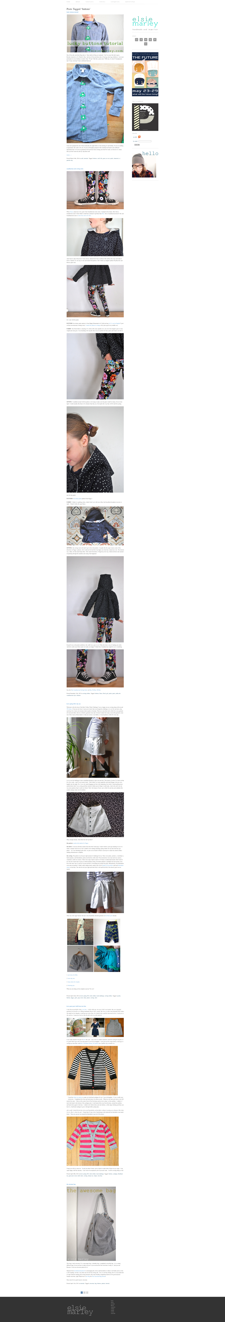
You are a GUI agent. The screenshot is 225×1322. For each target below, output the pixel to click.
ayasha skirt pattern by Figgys (80, 843)
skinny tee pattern (77, 1097)
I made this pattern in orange (93, 325)
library (102, 2)
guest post (71, 1176)
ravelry (112, 1312)
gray (79, 998)
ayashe (118, 996)
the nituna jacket (77, 498)
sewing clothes (86, 693)
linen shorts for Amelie (74, 982)
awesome (91, 1283)
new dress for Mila (72, 975)
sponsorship (130, 2)
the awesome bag (71, 1184)
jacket (110, 693)
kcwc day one (71, 978)
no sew (108, 158)
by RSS (135, 137)
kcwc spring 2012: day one (74, 704)
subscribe (113, 1313)
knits (82, 1176)
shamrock (116, 158)
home (68, 2)
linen (85, 998)
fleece (100, 693)
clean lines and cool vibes (84, 215)
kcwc (82, 998)
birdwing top (71, 985)
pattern (103, 1283)
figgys (72, 998)
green (104, 158)
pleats (88, 998)
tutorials (90, 2)
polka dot (118, 693)
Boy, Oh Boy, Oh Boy (95, 690)
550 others (69, 709)
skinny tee (90, 1176)
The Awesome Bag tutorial (98, 1276)
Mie (103, 213)
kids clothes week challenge (97, 996)
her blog (88, 1276)
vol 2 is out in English (114, 323)
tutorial (107, 1283)
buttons (95, 158)
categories (115, 2)
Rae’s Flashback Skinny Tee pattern (89, 1043)
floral (104, 693)
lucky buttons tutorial (72, 12)
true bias (84, 1009)
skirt (96, 998)
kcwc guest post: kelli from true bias (76, 1006)
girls (76, 998)
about (78, 2)
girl (107, 693)
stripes (95, 1176)
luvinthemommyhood (79, 1271)
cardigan (115, 1174)
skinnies (78, 695)
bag (96, 1283)
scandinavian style (71, 695)
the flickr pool (108, 915)
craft (82, 158)
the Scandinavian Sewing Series (80, 690)
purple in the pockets (107, 865)
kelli (79, 1176)
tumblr (112, 1310)
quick (111, 158)
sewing (92, 998)
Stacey (71, 212)
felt (101, 158)
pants (113, 693)
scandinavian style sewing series (75, 169)
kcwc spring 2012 (85, 996)
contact (112, 1308)
